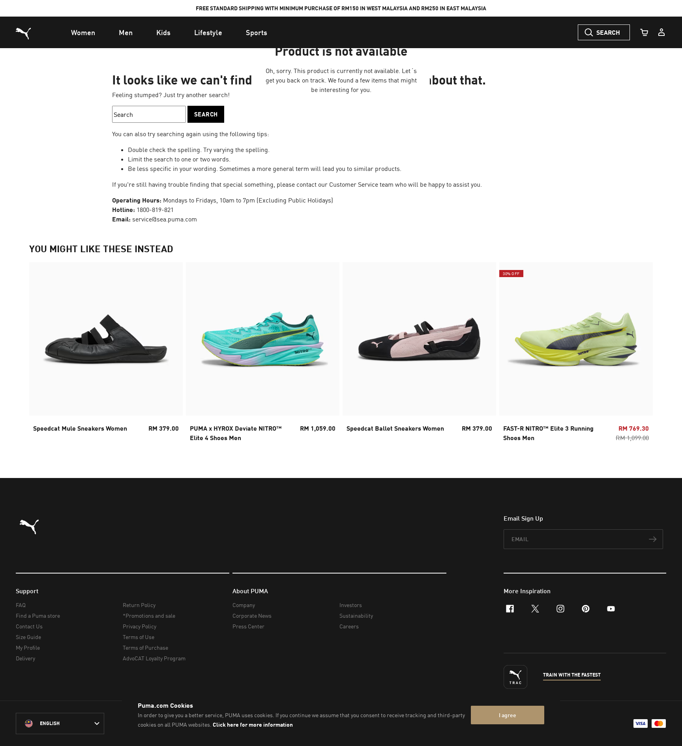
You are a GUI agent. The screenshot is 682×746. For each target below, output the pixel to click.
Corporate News (252, 615)
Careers (349, 626)
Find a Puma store (38, 615)
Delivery (25, 658)
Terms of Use (138, 637)
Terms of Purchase (145, 647)
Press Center (248, 626)
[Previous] (41, 354)
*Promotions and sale (149, 615)
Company (243, 605)
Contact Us (29, 626)
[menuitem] (83, 32)
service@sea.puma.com (164, 219)
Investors (350, 605)
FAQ (21, 605)
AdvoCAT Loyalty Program (154, 658)
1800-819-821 (155, 210)
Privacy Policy (139, 626)
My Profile (28, 647)
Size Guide (28, 637)
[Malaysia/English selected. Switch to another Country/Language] (60, 723)
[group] (106, 354)
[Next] (640, 354)
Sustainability (356, 615)
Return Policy (139, 605)
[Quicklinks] (661, 32)
